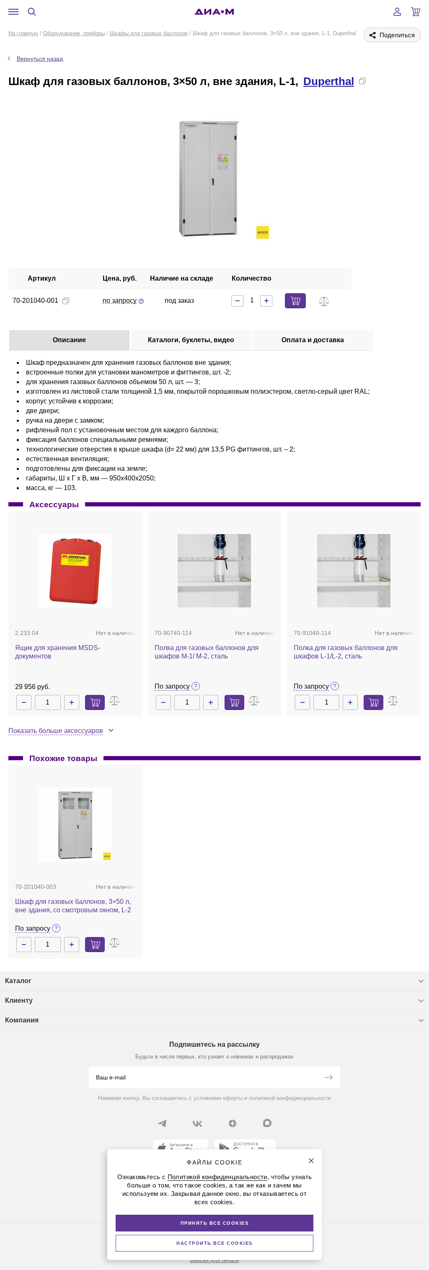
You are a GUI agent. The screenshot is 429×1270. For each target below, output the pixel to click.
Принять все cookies (215, 1223)
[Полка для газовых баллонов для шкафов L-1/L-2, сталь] (353, 570)
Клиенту (19, 1000)
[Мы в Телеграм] (162, 1123)
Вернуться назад (40, 58)
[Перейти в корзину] (416, 12)
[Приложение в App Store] (180, 1148)
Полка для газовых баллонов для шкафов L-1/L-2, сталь (346, 652)
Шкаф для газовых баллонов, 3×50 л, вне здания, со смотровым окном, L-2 (73, 906)
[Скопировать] (362, 81)
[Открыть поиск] (32, 12)
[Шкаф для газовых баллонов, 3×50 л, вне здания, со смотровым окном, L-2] (75, 824)
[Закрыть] (311, 1160)
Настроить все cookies (214, 1243)
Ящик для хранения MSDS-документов (57, 652)
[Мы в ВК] (197, 1123)
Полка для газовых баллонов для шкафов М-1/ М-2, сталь (206, 652)
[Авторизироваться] (397, 12)
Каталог (18, 980)
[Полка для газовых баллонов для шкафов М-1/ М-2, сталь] (214, 570)
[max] (267, 1123)
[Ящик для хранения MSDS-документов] (75, 570)
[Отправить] (328, 1078)
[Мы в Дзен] (232, 1123)
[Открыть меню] (13, 12)
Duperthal (328, 81)
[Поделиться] (376, 81)
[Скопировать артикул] (66, 301)
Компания (22, 1020)
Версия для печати (214, 1260)
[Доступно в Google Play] (245, 1148)
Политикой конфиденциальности (217, 1176)
